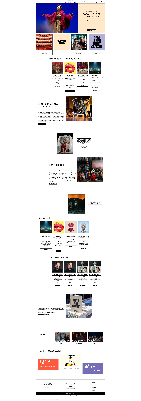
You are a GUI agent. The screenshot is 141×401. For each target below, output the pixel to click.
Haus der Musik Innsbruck (66, 397)
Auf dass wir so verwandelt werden (82, 76)
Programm (59, 306)
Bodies (83, 235)
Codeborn (95, 75)
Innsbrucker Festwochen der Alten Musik (76, 397)
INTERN (93, 390)
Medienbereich (93, 384)
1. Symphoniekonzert (57, 274)
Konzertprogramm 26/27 (43, 310)
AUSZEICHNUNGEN (93, 387)
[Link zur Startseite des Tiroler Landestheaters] (70, 2)
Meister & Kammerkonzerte (87, 397)
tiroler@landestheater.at (71, 388)
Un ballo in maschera (70, 76)
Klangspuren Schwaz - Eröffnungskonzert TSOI (57, 77)
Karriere (93, 382)
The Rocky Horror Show (91, 16)
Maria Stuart (71, 235)
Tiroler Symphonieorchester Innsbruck (55, 397)
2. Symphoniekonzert (82, 274)
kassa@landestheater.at (48, 384)
